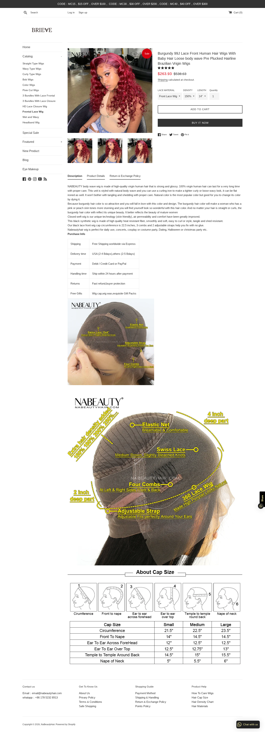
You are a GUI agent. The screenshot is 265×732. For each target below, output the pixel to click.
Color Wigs (29, 85)
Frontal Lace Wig (33, 111)
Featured (42, 141)
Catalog (42, 56)
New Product (31, 151)
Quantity (213, 90)
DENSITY (188, 90)
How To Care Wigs (203, 693)
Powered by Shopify (65, 724)
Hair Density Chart (202, 701)
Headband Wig (31, 122)
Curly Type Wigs (32, 74)
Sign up (83, 12)
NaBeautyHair (48, 724)
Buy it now (200, 122)
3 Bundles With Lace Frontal (39, 95)
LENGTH (201, 90)
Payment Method (145, 693)
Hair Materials (200, 706)
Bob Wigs (28, 79)
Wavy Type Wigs (32, 68)
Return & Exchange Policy (150, 701)
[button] (166, 67)
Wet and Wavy (31, 117)
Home (26, 47)
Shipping (163, 79)
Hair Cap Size (200, 697)
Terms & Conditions (90, 701)
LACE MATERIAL (166, 90)
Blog (25, 160)
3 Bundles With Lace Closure (39, 101)
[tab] (75, 177)
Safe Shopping (87, 706)
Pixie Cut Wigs (31, 90)
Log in (71, 12)
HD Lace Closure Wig (35, 106)
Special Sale (31, 132)
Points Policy (143, 706)
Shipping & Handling (147, 697)
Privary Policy (87, 697)
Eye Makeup (31, 169)
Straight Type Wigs (33, 63)
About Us (84, 693)
